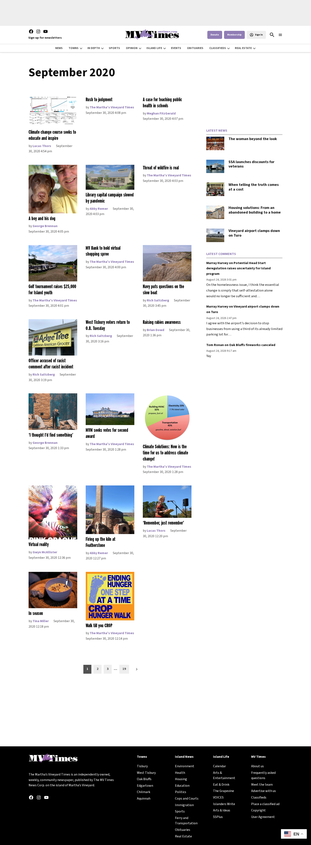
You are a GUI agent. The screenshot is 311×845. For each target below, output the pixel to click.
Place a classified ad (265, 804)
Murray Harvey (217, 263)
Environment (184, 766)
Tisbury (142, 766)
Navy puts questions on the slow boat (163, 289)
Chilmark (143, 792)
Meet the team (262, 784)
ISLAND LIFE (154, 48)
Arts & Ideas (221, 810)
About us (257, 766)
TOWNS (73, 48)
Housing (181, 779)
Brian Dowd (155, 330)
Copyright (258, 810)
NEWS (59, 48)
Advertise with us (263, 791)
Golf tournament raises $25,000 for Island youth (52, 289)
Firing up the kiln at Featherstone (100, 542)
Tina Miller (41, 621)
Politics (180, 792)
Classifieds (258, 797)
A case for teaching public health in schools (162, 102)
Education (182, 785)
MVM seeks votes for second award (107, 433)
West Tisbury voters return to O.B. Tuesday (108, 325)
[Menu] (280, 35)
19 (124, 668)
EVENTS (176, 48)
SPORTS (114, 48)
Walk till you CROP (99, 625)
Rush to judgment (99, 99)
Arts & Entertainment (224, 775)
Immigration (184, 805)
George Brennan (45, 226)
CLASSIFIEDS (217, 48)
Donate (215, 34)
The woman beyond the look (252, 139)
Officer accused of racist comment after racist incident (51, 363)
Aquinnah (143, 798)
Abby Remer (99, 208)
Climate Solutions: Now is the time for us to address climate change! (165, 452)
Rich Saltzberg (158, 300)
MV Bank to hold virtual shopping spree (103, 251)
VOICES (218, 797)
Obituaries (182, 829)
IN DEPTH (93, 48)
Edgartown (145, 785)
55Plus (218, 817)
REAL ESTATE (243, 48)
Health (180, 772)
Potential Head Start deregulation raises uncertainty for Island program (238, 268)
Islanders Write (224, 804)
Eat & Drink (221, 784)
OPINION (132, 48)
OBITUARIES (195, 48)
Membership (234, 34)
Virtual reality (39, 544)
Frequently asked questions (263, 775)
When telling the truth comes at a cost (253, 187)
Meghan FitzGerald (161, 113)
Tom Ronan (215, 345)
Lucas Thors (42, 146)
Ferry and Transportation (186, 821)
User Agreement (263, 817)
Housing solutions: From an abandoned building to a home (254, 210)
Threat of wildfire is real (161, 168)
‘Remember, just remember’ (163, 523)
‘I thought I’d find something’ (51, 435)
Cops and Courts (186, 798)
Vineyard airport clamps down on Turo (254, 233)
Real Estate (183, 836)
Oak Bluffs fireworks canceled (252, 345)
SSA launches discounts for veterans (251, 164)
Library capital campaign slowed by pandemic (110, 198)
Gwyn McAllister (45, 552)
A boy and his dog (42, 218)
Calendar (219, 766)
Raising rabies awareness (162, 322)
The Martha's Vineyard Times (112, 107)
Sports (180, 811)
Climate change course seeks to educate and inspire (52, 135)
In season (36, 613)
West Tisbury (146, 772)
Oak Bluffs (144, 779)
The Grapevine (223, 791)
